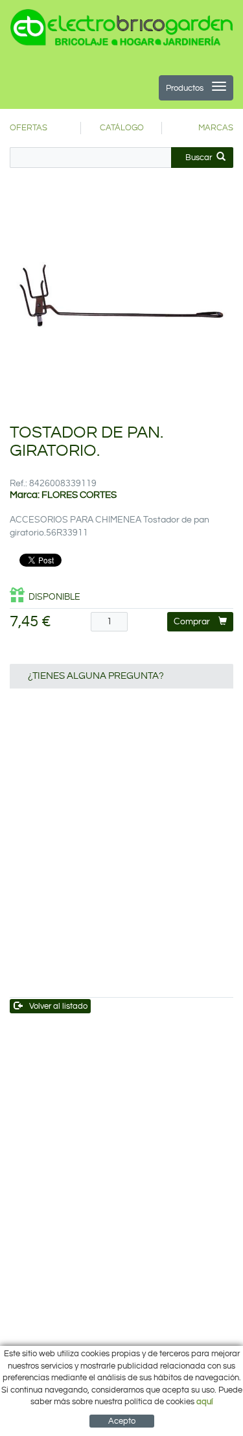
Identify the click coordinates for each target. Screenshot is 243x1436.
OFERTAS (28, 127)
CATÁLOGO (122, 127)
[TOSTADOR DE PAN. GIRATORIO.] (121, 299)
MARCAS (215, 127)
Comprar (192, 621)
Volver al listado (58, 1006)
